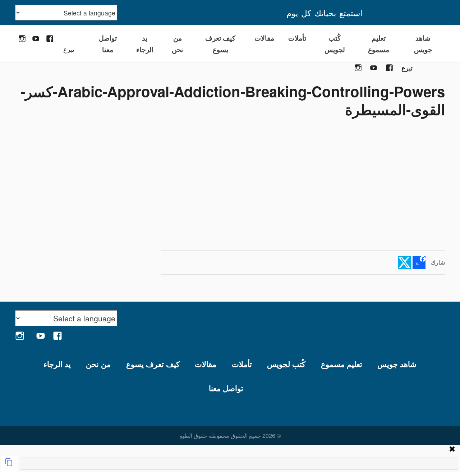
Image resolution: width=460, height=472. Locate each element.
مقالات (264, 38)
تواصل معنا (108, 43)
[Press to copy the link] (9, 464)
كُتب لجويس (335, 43)
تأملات (297, 38)
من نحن (177, 43)
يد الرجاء (144, 43)
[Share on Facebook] (419, 262)
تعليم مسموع (378, 43)
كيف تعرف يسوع (220, 43)
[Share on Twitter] (404, 262)
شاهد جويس (423, 43)
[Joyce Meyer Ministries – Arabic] (410, 12)
